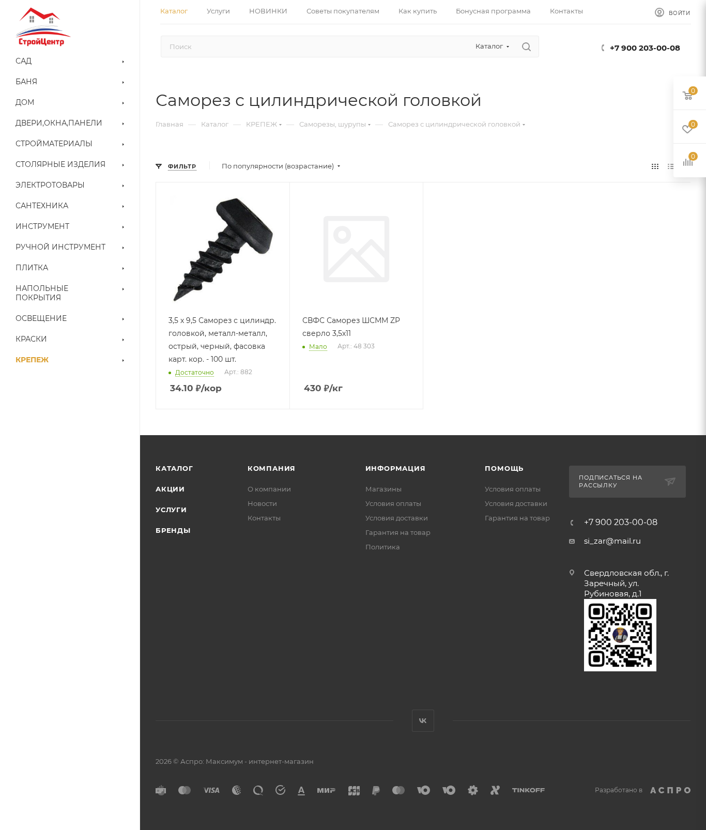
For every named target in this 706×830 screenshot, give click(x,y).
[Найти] (526, 46)
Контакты (264, 518)
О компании (269, 489)
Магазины (383, 489)
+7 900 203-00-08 (645, 48)
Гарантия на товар (398, 532)
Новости (262, 503)
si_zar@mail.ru (612, 541)
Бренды (173, 530)
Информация (395, 468)
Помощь (504, 468)
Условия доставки (396, 518)
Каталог (174, 468)
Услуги (171, 509)
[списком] (671, 166)
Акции (170, 489)
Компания (272, 468)
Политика (382, 547)
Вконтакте (423, 721)
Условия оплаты (393, 503)
